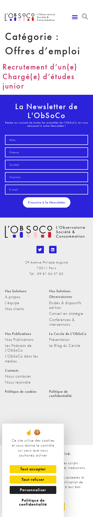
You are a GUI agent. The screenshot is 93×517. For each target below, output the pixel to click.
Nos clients (14, 308)
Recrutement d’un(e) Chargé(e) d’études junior (39, 76)
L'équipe (12, 302)
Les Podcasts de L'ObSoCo (18, 348)
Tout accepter (33, 469)
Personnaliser (33, 489)
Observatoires (60, 297)
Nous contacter (18, 376)
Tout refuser (33, 479)
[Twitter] (40, 249)
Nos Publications (19, 339)
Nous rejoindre (18, 382)
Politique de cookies (21, 391)
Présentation (59, 339)
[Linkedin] (53, 249)
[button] (75, 17)
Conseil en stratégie (66, 313)
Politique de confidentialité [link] (33, 502)
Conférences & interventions (62, 322)
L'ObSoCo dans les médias (21, 358)
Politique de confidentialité (60, 393)
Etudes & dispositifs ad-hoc (65, 305)
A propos (12, 296)
